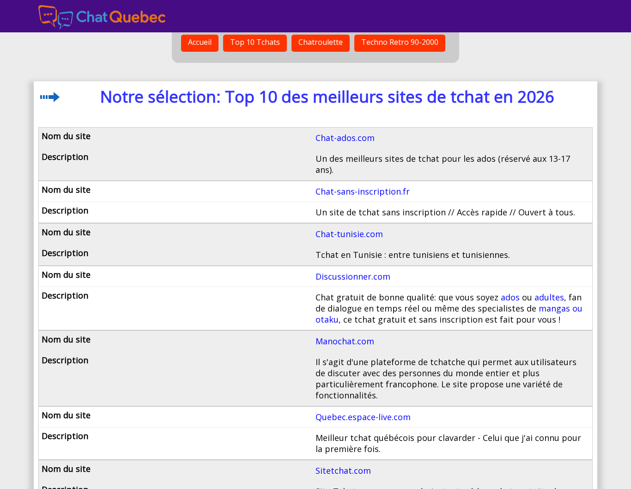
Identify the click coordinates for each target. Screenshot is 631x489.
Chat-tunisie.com (349, 233)
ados (510, 297)
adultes (549, 297)
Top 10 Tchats (255, 42)
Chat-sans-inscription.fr (363, 191)
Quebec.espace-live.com (363, 416)
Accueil (200, 42)
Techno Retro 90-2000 (399, 42)
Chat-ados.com (345, 137)
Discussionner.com (353, 276)
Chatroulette (320, 42)
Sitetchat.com (343, 470)
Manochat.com (345, 341)
